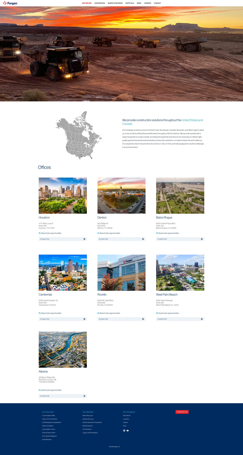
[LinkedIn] (124, 430)
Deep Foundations (47, 426)
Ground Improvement (48, 433)
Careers (125, 422)
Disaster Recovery (88, 419)
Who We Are (127, 415)
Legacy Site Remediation (90, 433)
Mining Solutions (88, 426)
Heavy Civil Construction (49, 419)
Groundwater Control (48, 429)
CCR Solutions (87, 429)
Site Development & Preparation (92, 422)
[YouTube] (127, 430)
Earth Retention (47, 439)
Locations (126, 419)
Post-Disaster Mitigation (49, 436)
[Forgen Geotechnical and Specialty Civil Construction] (10, 3)
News (124, 426)
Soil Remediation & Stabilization (51, 422)
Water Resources (88, 415)
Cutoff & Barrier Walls (48, 415)
